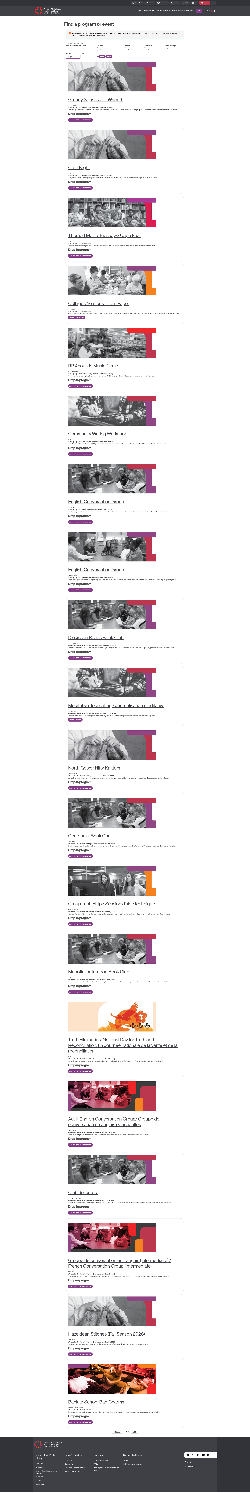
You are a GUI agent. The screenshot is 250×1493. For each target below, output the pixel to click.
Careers (38, 1481)
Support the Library (132, 1455)
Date (82, 53)
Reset (109, 56)
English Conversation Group (96, 501)
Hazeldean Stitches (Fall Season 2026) (106, 1334)
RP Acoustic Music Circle (93, 366)
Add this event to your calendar (80, 120)
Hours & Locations (73, 1455)
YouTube (203, 1455)
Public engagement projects (132, 1464)
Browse (146, 11)
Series (127, 46)
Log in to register (75, 720)
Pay (195, 3)
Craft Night (79, 167)
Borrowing (99, 1455)
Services (172, 11)
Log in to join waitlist (76, 318)
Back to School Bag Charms (96, 1402)
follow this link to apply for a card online (156, 33)
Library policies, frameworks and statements (46, 1472)
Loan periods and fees (101, 1460)
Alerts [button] (207, 11)
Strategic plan (40, 1467)
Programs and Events (185, 11)
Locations (148, 46)
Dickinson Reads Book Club (96, 637)
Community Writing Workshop (97, 433)
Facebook (188, 1455)
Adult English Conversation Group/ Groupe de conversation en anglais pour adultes (113, 1121)
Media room (40, 1484)
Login (205, 3)
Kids (198, 11)
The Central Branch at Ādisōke (75, 1468)
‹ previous (117, 1432)
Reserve (176, 3)
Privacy (188, 1462)
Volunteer (126, 1460)
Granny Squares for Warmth (95, 99)
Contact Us (163, 3)
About (139, 11)
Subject (101, 46)
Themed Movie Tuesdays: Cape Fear (104, 235)
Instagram (193, 1455)
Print (186, 3)
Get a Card (138, 3)
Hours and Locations (159, 11)
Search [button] (214, 11)
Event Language (170, 46)
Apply (102, 56)
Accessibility (190, 1466)
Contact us (39, 1477)
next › (134, 1432)
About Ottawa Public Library (45, 1457)
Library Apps (213, 1455)
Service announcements (73, 1471)
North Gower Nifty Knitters (94, 768)
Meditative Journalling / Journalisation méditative (116, 705)
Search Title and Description (76, 46)
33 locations (101, 35)
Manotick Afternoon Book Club (98, 972)
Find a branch (69, 1460)
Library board (40, 1463)
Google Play (208, 1455)
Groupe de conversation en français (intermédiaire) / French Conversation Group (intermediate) (119, 1263)
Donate (150, 3)
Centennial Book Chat (90, 836)
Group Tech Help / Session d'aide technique (111, 904)
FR (213, 3)
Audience (69, 53)
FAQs (96, 1464)
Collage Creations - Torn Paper (98, 303)
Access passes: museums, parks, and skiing (106, 1469)
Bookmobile (69, 1464)
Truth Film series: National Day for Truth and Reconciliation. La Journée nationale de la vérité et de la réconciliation (123, 1045)
